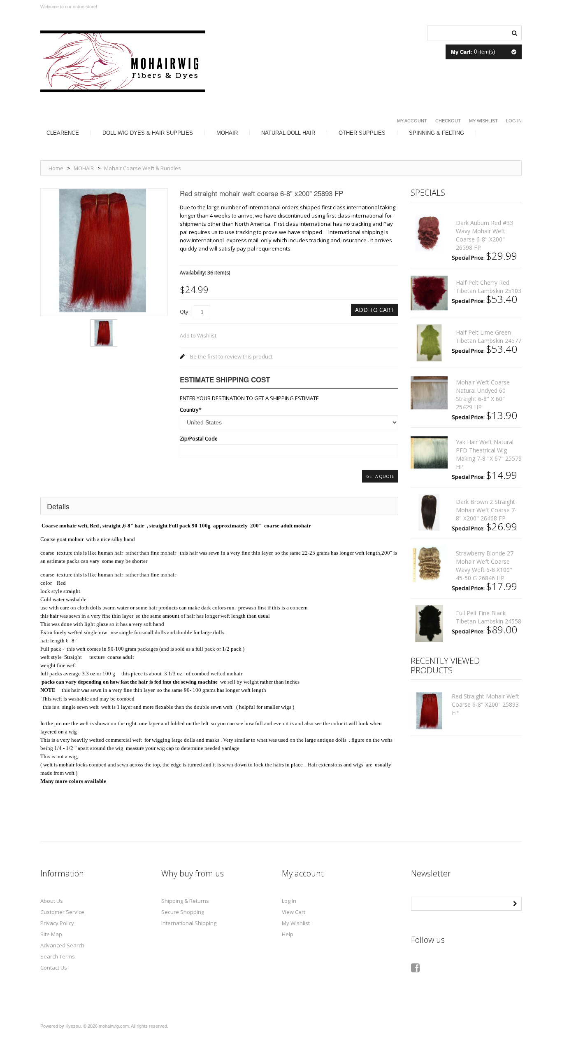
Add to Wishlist (198, 335)
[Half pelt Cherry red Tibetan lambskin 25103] (429, 293)
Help (287, 934)
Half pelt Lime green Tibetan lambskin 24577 (488, 336)
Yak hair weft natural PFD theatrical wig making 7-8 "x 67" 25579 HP (489, 454)
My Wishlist (483, 120)
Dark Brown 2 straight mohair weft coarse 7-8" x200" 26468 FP (486, 510)
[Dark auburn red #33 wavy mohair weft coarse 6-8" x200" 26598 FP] (429, 233)
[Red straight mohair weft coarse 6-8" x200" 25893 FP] (103, 322)
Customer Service (62, 912)
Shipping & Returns (185, 900)
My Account (412, 120)
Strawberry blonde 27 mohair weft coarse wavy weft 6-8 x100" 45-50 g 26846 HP (484, 565)
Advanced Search (62, 945)
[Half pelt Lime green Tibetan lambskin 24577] (429, 342)
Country (189, 409)
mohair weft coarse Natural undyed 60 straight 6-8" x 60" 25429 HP (483, 394)
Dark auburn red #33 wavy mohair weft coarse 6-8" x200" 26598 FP (484, 235)
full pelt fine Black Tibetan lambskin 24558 (488, 617)
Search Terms (57, 956)
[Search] (514, 32)
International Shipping (188, 923)
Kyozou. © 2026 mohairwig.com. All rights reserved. (116, 1026)
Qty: (185, 311)
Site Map (51, 934)
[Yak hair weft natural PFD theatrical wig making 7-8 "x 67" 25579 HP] (429, 452)
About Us (51, 900)
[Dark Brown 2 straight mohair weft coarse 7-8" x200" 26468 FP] (429, 512)
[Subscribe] (515, 903)
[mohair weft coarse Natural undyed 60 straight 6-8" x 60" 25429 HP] (429, 392)
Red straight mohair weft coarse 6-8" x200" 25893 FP (485, 704)
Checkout (448, 120)
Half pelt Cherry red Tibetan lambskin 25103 (488, 287)
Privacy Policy (57, 923)
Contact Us (53, 967)
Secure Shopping (182, 912)
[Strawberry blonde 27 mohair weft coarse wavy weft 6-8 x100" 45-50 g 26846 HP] (429, 563)
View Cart (293, 912)
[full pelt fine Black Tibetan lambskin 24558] (429, 623)
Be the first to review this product (231, 356)
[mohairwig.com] (122, 61)
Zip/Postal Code (199, 438)
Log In (514, 120)
